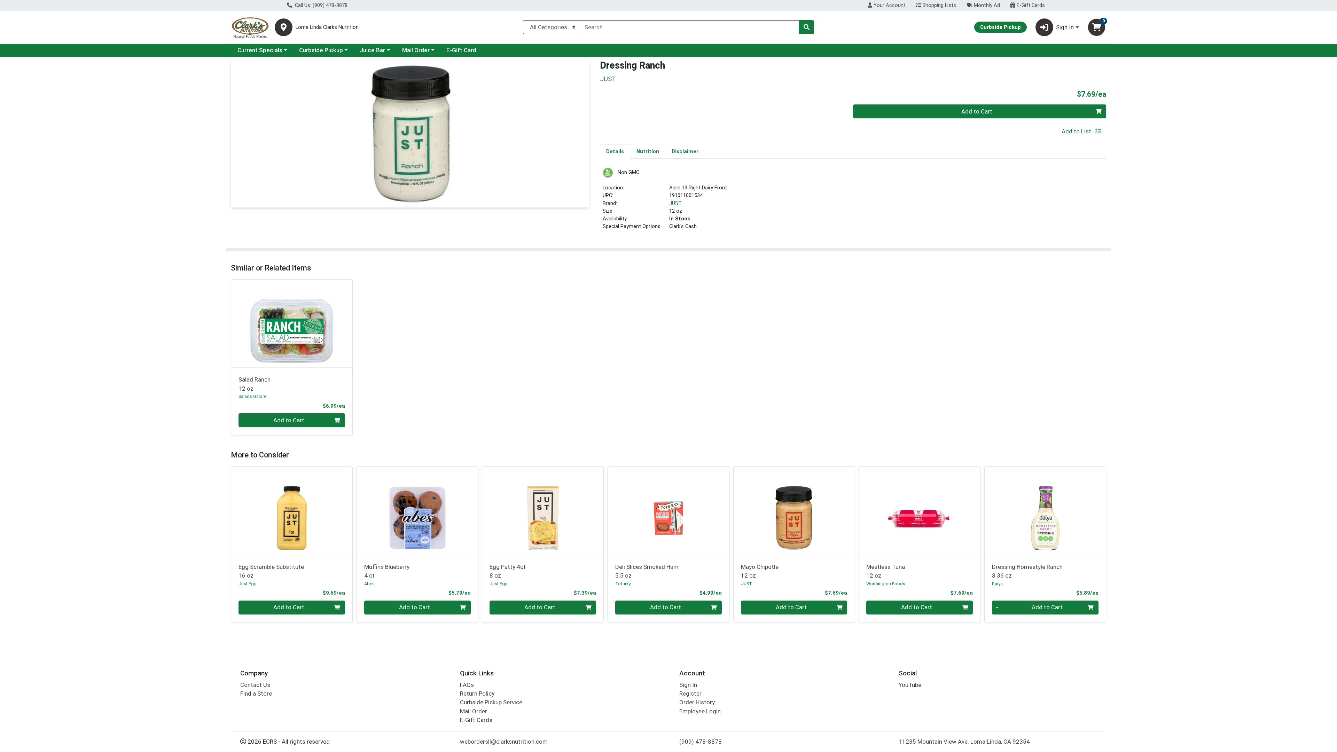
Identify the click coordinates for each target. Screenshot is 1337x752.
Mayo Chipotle (760, 571)
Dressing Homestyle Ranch (1027, 571)
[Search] (806, 27)
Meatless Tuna (885, 571)
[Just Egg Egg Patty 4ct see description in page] (543, 510)
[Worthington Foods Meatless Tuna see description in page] (920, 510)
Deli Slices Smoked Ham (647, 571)
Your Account (889, 5)
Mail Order (416, 50)
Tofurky (623, 583)
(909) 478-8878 (700, 741)
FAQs (467, 684)
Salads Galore (252, 396)
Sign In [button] (1065, 27)
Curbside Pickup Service (491, 702)
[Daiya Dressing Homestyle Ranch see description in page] (1045, 510)
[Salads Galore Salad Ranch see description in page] (292, 323)
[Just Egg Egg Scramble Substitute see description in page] (292, 510)
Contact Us (255, 684)
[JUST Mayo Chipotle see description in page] (794, 510)
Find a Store (256, 693)
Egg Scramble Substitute (271, 571)
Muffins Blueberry (386, 571)
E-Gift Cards (1030, 5)
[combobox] (689, 27)
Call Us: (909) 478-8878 (320, 5)
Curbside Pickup (321, 50)
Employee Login (700, 711)
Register (690, 693)
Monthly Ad (986, 5)
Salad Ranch (255, 384)
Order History (697, 702)
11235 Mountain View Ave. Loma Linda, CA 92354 (964, 741)
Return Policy (477, 693)
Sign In (688, 684)
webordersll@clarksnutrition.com (504, 741)
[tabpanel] (853, 202)
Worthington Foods (885, 583)
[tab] (615, 151)
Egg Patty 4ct (508, 571)
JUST (675, 203)
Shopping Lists (938, 5)
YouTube (910, 684)
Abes (369, 583)
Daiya (997, 583)
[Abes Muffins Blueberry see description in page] (417, 510)
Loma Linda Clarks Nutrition (327, 27)
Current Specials (259, 50)
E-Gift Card (461, 50)
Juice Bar (372, 50)
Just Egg (248, 583)
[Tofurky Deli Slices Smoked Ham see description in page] (669, 510)
